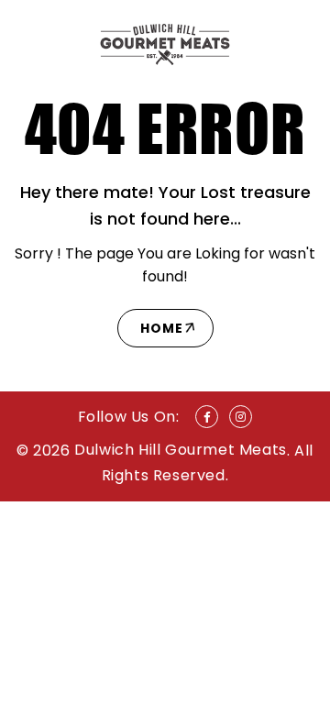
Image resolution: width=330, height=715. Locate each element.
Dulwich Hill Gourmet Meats (180, 449)
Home (161, 328)
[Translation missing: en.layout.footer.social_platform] (206, 416)
